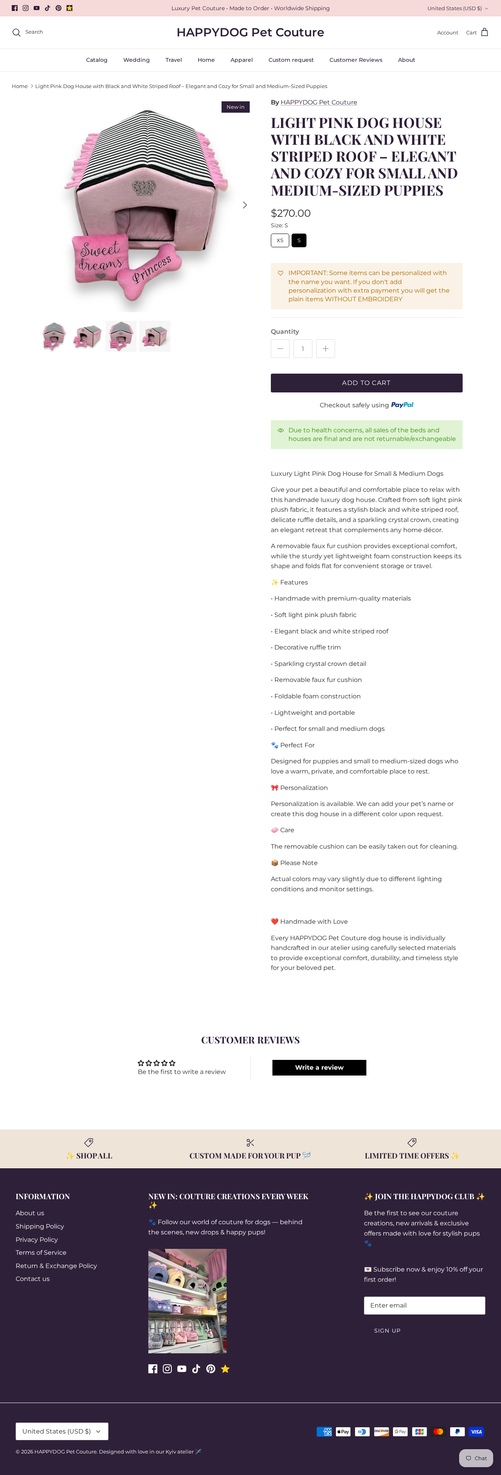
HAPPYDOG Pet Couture (319, 102)
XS (279, 238)
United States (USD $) (454, 8)
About (406, 59)
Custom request (291, 59)
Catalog (97, 59)
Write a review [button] (319, 1067)
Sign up (387, 1330)
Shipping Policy (40, 1226)
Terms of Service (41, 1252)
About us (30, 1213)
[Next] (245, 205)
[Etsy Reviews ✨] (69, 8)
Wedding (136, 59)
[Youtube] (37, 8)
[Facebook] (15, 8)
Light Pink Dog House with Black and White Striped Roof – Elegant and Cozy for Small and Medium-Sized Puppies (181, 86)
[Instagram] (26, 8)
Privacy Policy (37, 1239)
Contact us (33, 1279)
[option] (146, 204)
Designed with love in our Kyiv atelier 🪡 (150, 1451)
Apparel (242, 59)
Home (206, 59)
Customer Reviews (356, 59)
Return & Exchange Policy (56, 1266)
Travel (174, 59)
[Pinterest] (58, 8)
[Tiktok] (47, 8)
